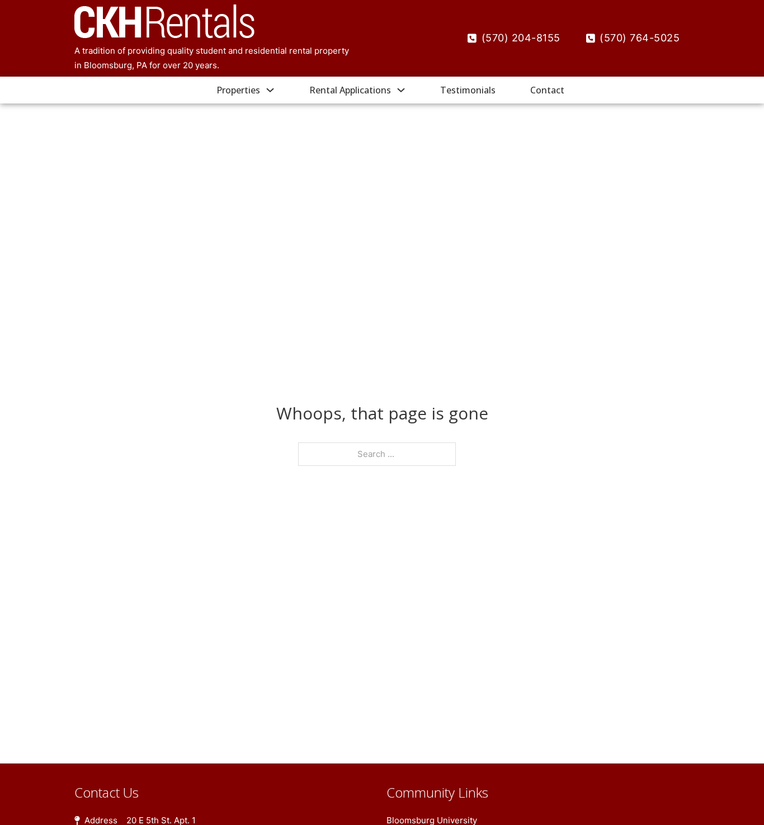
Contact (547, 90)
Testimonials (468, 90)
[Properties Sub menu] (270, 90)
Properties (238, 90)
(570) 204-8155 (521, 38)
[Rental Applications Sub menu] (401, 90)
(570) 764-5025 (640, 38)
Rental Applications (350, 90)
